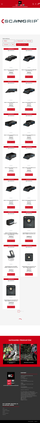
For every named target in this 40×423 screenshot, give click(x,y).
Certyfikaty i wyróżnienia (6, 410)
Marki (13, 44)
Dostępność (6, 44)
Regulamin (4, 414)
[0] (38, 4)
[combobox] (9, 41)
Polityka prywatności (5, 413)
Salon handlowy (5, 409)
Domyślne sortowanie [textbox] (21, 44)
